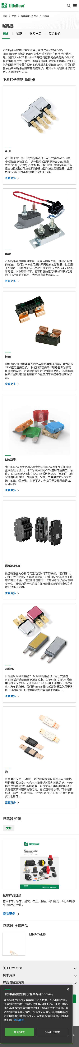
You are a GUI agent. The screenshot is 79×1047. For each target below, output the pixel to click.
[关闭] (68, 989)
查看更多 (9, 913)
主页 (5, 16)
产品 (14, 16)
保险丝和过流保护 (29, 16)
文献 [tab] (9, 828)
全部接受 (19, 1032)
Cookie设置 (52, 1032)
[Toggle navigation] (75, 5)
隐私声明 (19, 1020)
